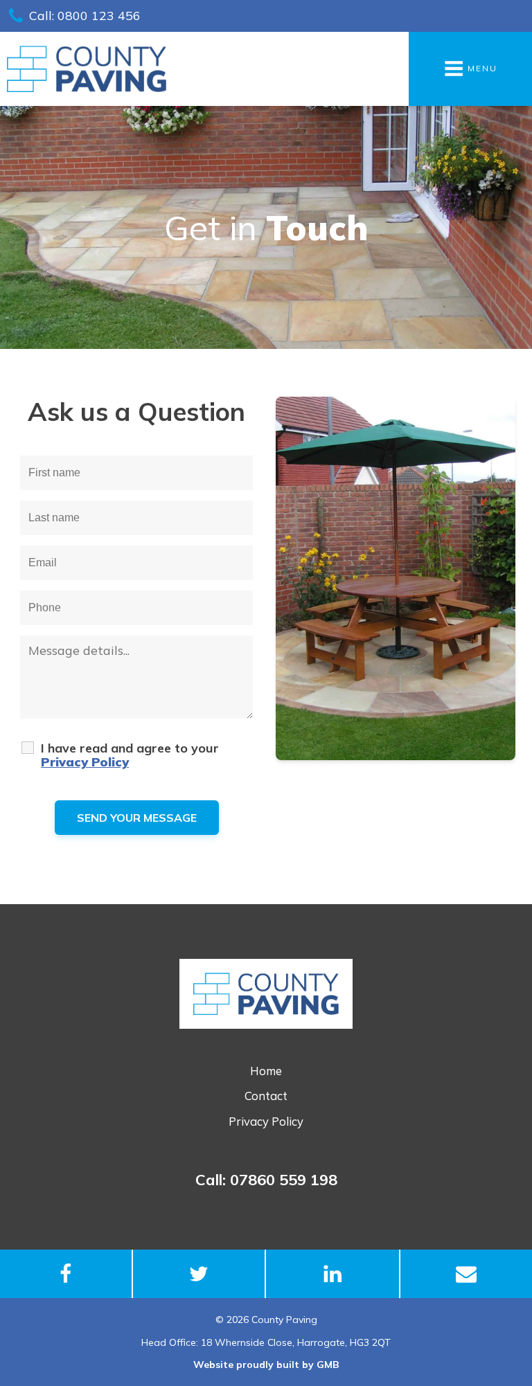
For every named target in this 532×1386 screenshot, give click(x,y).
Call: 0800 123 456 (85, 16)
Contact (266, 1095)
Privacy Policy (266, 1121)
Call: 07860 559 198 (266, 1179)
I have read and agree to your (130, 755)
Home (266, 1070)
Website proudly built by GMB (266, 1364)
